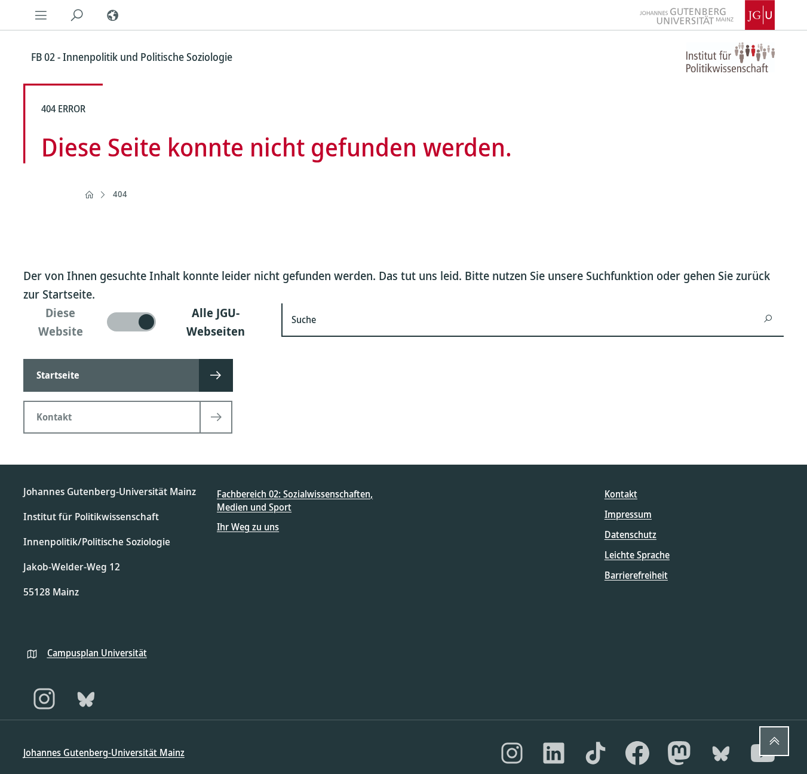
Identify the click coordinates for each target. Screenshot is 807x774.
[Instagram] (44, 699)
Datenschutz (630, 534)
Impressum (628, 514)
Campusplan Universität (97, 652)
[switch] (145, 321)
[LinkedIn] (554, 753)
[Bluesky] (86, 699)
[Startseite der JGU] (707, 15)
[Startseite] (89, 194)
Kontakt (621, 493)
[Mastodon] (679, 753)
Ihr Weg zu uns (248, 526)
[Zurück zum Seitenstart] (774, 741)
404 (120, 193)
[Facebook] (637, 753)
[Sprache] (113, 15)
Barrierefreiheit (636, 575)
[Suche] (77, 15)
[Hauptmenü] (41, 15)
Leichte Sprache (637, 554)
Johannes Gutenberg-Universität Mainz (104, 752)
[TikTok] (595, 753)
